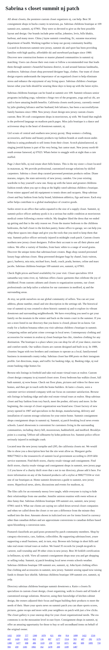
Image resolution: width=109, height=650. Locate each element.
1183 (25, 647)
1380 (9, 643)
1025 (26, 639)
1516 (93, 635)
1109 (66, 647)
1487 (75, 647)
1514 (67, 639)
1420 (17, 639)
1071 (66, 643)
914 (67, 635)
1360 (35, 635)
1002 (34, 647)
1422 (84, 635)
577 (26, 635)
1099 (75, 635)
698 (26, 643)
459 (16, 647)
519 (58, 643)
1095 (91, 643)
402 (74, 643)
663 (34, 639)
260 (58, 647)
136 (42, 639)
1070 (43, 635)
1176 (99, 639)
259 (50, 643)
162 (41, 647)
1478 (50, 647)
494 (59, 635)
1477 (18, 643)
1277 (58, 639)
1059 (18, 635)
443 (9, 639)
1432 (9, 635)
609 (82, 643)
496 (34, 643)
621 (51, 635)
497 (82, 639)
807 (49, 639)
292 (90, 639)
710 (98, 643)
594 (9, 647)
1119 (42, 643)
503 (75, 639)
